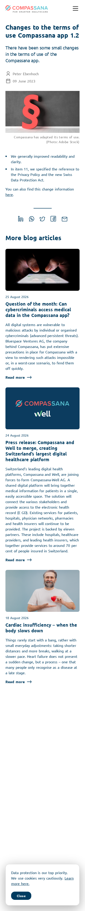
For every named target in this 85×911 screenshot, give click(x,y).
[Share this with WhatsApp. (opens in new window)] (31, 220)
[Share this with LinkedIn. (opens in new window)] (21, 220)
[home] (26, 8)
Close (21, 896)
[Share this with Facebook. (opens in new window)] (53, 220)
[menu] (75, 8)
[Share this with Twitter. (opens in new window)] (42, 220)
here (9, 194)
